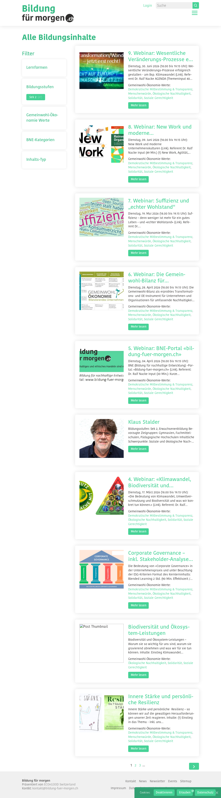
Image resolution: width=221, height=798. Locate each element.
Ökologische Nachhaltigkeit (172, 93)
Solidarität (135, 98)
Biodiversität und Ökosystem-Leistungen (158, 630)
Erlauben (185, 792)
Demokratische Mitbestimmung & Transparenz (160, 89)
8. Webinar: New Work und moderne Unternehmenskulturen (160, 130)
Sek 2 (35, 97)
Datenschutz (205, 792)
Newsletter (157, 781)
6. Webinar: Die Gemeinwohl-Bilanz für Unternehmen (156, 277)
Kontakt (130, 781)
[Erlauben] (217, 792)
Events (172, 781)
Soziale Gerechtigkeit (158, 98)
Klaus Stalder (143, 422)
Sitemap (185, 781)
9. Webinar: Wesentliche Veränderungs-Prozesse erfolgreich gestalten (160, 56)
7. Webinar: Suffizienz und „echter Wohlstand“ (158, 204)
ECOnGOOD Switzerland (60, 784)
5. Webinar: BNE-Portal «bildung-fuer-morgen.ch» (161, 351)
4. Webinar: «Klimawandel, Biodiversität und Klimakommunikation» (159, 482)
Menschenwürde (139, 93)
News (143, 781)
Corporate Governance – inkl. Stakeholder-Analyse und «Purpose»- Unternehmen (158, 556)
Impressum (118, 788)
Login (147, 5)
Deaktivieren (164, 792)
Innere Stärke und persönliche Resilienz (160, 699)
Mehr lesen (138, 105)
